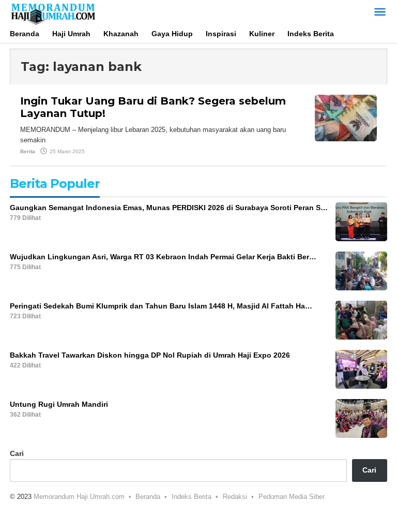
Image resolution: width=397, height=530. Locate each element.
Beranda (147, 496)
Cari (17, 453)
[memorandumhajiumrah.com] (52, 12)
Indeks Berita (191, 496)
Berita (27, 151)
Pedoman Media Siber (291, 496)
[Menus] (380, 12)
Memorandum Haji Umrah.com (79, 496)
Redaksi (235, 496)
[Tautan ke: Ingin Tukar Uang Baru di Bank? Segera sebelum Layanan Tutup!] (346, 117)
